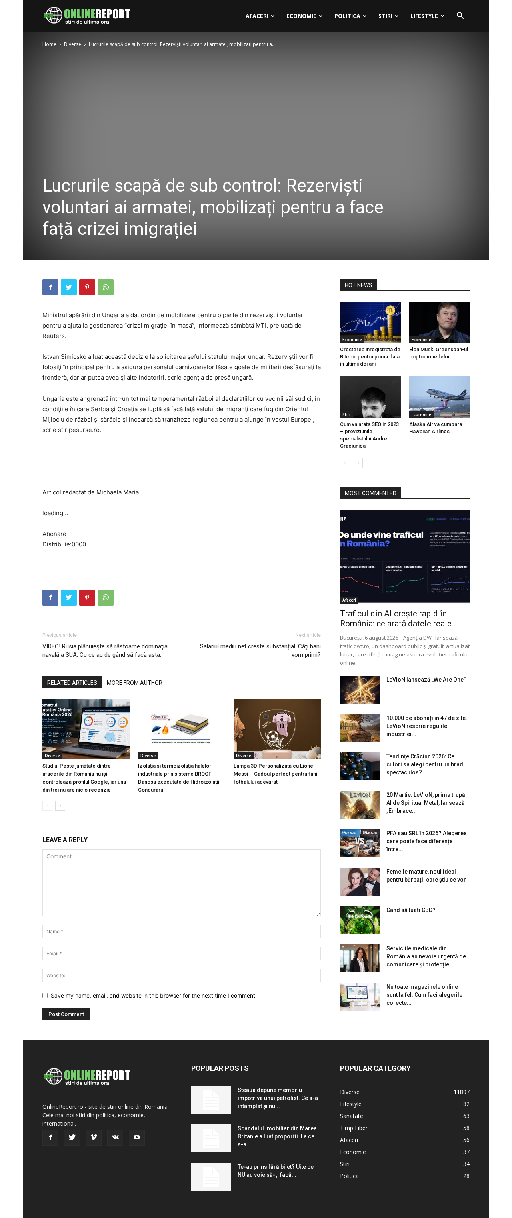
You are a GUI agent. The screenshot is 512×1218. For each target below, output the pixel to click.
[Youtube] (137, 1138)
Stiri (385, 16)
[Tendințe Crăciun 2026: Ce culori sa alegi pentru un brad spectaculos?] (360, 766)
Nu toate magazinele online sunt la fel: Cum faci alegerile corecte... (424, 995)
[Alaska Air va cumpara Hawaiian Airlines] (439, 397)
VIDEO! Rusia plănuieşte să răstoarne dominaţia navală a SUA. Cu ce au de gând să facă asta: (105, 650)
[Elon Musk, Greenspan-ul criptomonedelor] (439, 322)
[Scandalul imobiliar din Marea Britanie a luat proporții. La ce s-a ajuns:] (211, 1138)
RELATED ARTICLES (72, 683)
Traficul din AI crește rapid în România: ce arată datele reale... (399, 618)
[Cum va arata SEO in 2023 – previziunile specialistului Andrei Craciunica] (370, 397)
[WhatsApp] (106, 287)
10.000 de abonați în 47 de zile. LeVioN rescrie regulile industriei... (426, 726)
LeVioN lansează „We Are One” (426, 679)
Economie (301, 16)
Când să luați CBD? (411, 910)
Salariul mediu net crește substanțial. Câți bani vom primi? (260, 650)
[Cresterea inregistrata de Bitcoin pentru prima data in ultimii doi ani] (370, 322)
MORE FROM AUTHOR (134, 683)
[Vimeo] (94, 1138)
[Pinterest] (87, 287)
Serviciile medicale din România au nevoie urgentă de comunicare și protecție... (426, 956)
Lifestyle (424, 16)
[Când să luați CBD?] (360, 920)
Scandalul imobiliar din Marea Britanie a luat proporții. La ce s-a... (277, 1136)
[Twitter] (69, 287)
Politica (347, 16)
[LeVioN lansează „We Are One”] (360, 690)
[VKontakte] (115, 1138)
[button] (460, 16)
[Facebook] (50, 287)
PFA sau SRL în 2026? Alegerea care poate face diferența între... (426, 841)
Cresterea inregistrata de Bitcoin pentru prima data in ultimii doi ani (370, 356)
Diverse (72, 44)
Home (49, 44)
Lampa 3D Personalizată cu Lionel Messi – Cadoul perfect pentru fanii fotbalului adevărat (276, 774)
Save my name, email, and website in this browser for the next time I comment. (154, 995)
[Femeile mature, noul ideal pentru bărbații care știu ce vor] (360, 882)
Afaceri (257, 16)
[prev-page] (47, 806)
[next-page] (60, 806)
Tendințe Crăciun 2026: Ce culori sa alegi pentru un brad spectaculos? (424, 764)
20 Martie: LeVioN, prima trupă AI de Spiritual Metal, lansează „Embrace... (425, 803)
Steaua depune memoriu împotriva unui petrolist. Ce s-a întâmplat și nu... (278, 1098)
